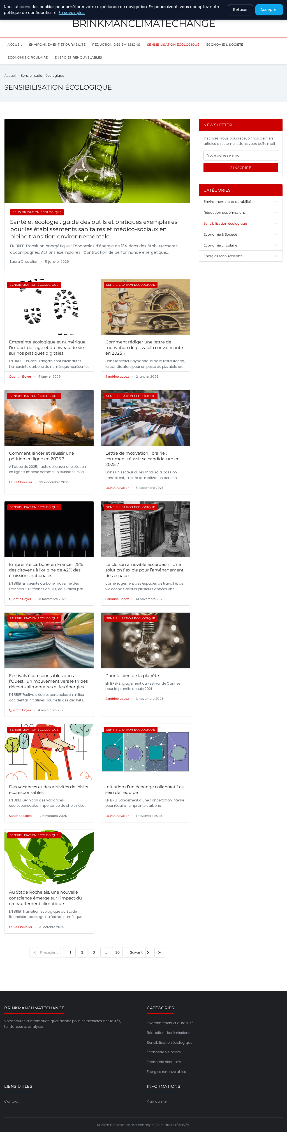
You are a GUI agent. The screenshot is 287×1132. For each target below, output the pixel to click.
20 (117, 952)
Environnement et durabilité (57, 45)
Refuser (240, 9)
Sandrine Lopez (117, 376)
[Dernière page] (159, 952)
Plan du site (156, 1101)
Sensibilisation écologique (173, 45)
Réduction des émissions (116, 45)
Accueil (15, 45)
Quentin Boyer (20, 376)
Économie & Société (224, 45)
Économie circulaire (28, 57)
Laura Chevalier (20, 482)
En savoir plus (72, 12)
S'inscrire (240, 168)
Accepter (269, 9)
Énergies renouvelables (78, 57)
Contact (11, 1101)
